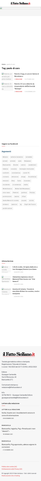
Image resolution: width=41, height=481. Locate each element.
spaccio (14, 204)
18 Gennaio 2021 (8, 434)
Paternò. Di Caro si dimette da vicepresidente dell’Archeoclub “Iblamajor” (24, 86)
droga (23, 177)
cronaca (6, 177)
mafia (26, 184)
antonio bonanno (17, 157)
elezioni (6, 181)
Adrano (5, 157)
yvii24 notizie (7, 208)
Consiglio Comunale (27, 169)
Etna (13, 181)
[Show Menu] (3, 3)
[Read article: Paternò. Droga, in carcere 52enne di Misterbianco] (7, 77)
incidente (6, 184)
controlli (6, 173)
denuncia (15, 177)
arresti (5, 161)
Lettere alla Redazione (11, 409)
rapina (16, 196)
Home (3, 64)
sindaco (6, 204)
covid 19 (26, 173)
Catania (5, 169)
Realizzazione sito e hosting (11, 476)
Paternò (15, 192)
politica (24, 192)
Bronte (15, 165)
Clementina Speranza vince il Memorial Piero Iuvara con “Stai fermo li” (24, 279)
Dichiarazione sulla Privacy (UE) (12, 469)
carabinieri (32, 165)
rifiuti (24, 196)
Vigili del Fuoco (30, 204)
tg (21, 204)
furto (19, 181)
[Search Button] (38, 3)
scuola (24, 200)
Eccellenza (32, 177)
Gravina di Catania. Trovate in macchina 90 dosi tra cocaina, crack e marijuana (26, 291)
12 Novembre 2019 (29, 91)
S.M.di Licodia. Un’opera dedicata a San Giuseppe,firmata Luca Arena (25, 268)
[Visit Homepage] (20, 3)
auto (19, 161)
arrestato (29, 157)
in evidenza (17, 184)
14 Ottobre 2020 (29, 79)
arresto (12, 161)
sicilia (31, 200)
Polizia (32, 192)
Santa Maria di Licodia (11, 200)
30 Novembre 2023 (8, 418)
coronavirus (16, 173)
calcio (23, 165)
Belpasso (27, 161)
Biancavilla (6, 165)
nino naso (6, 192)
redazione (19, 79)
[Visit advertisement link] (20, 11)
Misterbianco (7, 188)
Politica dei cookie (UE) (9, 466)
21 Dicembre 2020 (8, 450)
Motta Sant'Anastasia (22, 188)
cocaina (14, 169)
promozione (7, 196)
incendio (27, 181)
